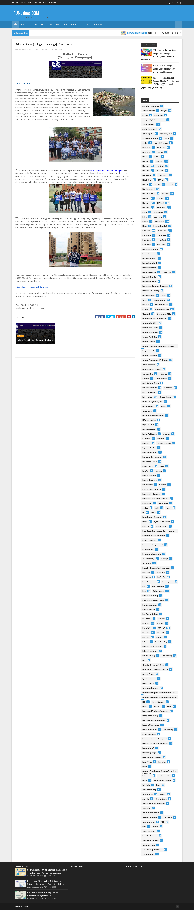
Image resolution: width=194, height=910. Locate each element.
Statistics (163, 794)
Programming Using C (149, 752)
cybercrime (163, 374)
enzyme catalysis (147, 466)
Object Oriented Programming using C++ (155, 669)
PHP (143, 702)
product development (149, 734)
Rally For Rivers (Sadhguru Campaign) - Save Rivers (35, 340)
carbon (164, 295)
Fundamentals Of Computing (151, 494)
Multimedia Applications (150, 651)
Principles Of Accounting (150, 716)
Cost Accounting (147, 374)
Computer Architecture (149, 337)
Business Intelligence (149, 272)
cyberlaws (145, 378)
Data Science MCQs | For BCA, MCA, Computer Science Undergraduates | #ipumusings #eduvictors (47, 882)
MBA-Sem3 (160, 623)
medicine (159, 637)
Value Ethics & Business (149, 836)
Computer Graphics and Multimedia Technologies (158, 346)
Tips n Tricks (168, 817)
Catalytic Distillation (161, 304)
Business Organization (149, 281)
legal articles (161, 572)
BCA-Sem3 (160, 198)
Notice (144, 660)
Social (158, 785)
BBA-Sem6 (160, 170)
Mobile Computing (161, 642)
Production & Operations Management (154, 739)
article (167, 138)
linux (143, 586)
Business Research (148, 295)
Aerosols (145, 115)
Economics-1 (146, 443)
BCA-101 (161, 180)
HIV (143, 512)
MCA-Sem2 (146, 632)
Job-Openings (146, 563)
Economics (160, 438)
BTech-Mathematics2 (160, 226)
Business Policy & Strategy (150, 291)
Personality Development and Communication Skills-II (159, 697)
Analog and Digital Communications (153, 120)
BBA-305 (157, 157)
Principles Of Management (150, 725)
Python (144, 766)
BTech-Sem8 (161, 244)
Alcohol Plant (158, 115)
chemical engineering (162, 309)
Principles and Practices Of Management (155, 711)
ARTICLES (30, 3)
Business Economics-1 (149, 258)
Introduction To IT (148, 549)
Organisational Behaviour (150, 688)
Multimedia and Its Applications (152, 646)
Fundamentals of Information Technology (155, 498)
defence (163, 406)
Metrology (145, 642)
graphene (145, 508)
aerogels (164, 110)
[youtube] (180, 2)
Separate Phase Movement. (162, 780)
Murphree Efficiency (148, 655)
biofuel (144, 212)
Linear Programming (148, 582)
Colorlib (25, 906)
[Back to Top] (177, 906)
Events (47, 49)
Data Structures (147, 397)
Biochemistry (161, 207)
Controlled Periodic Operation (151, 369)
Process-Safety (168, 729)
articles (144, 143)
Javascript (164, 558)
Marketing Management (149, 605)
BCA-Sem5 (160, 203)
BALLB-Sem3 (146, 152)
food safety (162, 485)
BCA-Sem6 (145, 207)
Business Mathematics (149, 277)
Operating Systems (148, 674)
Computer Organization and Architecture (155, 360)
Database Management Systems (152, 401)
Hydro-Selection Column (162, 522)
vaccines (155, 826)
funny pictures (146, 503)
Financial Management (149, 480)
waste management (148, 845)
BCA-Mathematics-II (148, 189)
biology (144, 217)
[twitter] (176, 2)
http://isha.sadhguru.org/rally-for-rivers (31, 287)
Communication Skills (164, 314)
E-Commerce (146, 438)
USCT (144, 826)
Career (144, 300)
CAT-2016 (145, 304)
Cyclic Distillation (161, 378)
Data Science (168, 388)
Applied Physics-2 (166, 134)
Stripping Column (161, 799)
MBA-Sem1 (161, 619)
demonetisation (147, 411)
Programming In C (148, 748)
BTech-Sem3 (146, 235)
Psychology (162, 762)
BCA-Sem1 (165, 194)
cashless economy (159, 300)
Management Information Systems (153, 600)
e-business (166, 434)
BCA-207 (158, 184)
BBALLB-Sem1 (146, 175)
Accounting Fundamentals (150, 106)
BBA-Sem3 (145, 166)
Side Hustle (146, 785)
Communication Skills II (149, 323)
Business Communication (150, 249)
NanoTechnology (167, 655)
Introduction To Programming (151, 554)
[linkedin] (173, 2)
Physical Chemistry (158, 702)
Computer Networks (148, 351)
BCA (13, 3)
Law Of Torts (146, 572)
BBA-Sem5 (145, 170)
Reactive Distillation (164, 776)
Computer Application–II (150, 332)
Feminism (159, 471)
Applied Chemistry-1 (148, 124)
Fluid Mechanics (147, 485)
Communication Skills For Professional (154, 318)
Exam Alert (145, 471)
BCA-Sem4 (145, 203)
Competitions (52, 3)
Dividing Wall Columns (149, 434)
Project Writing (147, 762)
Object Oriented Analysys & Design (153, 665)
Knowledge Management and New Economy (156, 568)
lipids (144, 591)
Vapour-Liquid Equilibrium (150, 840)
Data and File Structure (149, 388)
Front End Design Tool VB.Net (151, 489)
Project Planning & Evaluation (151, 757)
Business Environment (149, 267)
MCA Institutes (146, 628)
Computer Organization (122, 33)
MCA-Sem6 (145, 637)
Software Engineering (149, 789)
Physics (144, 706)
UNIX (162, 822)
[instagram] (169, 2)
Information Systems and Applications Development (158, 531)
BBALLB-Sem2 (162, 175)
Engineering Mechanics (149, 452)
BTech (45, 3)
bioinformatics (158, 212)
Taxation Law (146, 808)
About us (23, 3)
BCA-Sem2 (145, 198)
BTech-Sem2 (162, 231)
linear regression (167, 582)
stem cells (145, 799)
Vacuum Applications (149, 831)
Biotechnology (159, 221)
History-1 (168, 508)
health (157, 508)
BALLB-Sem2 (161, 147)
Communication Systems (150, 328)
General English (163, 503)
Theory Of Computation (149, 817)
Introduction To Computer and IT (152, 545)
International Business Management (153, 535)
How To (153, 512)
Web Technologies (148, 854)
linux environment (158, 586)
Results (144, 780)
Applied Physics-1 (147, 134)
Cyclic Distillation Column (150, 383)
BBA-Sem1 (145, 161)
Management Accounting (150, 595)
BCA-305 (170, 184)
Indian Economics (161, 526)
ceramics (145, 309)
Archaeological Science (150, 138)
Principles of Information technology (153, 720)
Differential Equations (149, 420)
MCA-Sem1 (161, 628)
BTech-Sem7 (146, 244)
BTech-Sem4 (162, 235)
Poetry (169, 706)
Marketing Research (148, 609)
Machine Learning (158, 591)
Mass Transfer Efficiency (150, 614)
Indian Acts (145, 526)
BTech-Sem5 (146, 240)
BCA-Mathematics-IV (148, 194)
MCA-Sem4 (161, 632)
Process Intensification (149, 729)
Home (23, 24)
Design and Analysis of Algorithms (153, 415)
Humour (144, 522)
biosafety (145, 221)
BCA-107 (145, 184)
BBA (36, 3)
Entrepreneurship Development (152, 457)
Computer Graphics (148, 341)
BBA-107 (160, 152)
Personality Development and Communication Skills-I (159, 692)
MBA (40, 3)
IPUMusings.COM (25, 13)
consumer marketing (148, 364)
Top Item (84, 24)
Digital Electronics (148, 425)
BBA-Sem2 (159, 161)
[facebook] (166, 2)
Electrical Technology (164, 443)
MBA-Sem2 (146, 623)
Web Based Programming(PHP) (152, 849)
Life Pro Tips (161, 577)
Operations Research (149, 679)
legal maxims (146, 577)
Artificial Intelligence (161, 143)
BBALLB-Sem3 (147, 180)
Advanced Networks (148, 110)
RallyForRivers (56, 49)
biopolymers (158, 217)
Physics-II (157, 706)
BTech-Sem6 (162, 240)
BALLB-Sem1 (146, 147)
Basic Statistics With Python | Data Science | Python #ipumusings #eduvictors (44, 894)
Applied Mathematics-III (149, 129)
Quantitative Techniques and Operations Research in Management (159, 771)
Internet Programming (149, 540)
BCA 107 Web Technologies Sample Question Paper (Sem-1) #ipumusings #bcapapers (165, 68)
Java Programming (148, 558)
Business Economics (148, 254)
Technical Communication (150, 813)
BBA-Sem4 (160, 166)
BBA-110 (145, 157)
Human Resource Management (152, 517)
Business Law (167, 272)
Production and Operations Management (155, 743)
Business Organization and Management (155, 286)
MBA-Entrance (146, 619)
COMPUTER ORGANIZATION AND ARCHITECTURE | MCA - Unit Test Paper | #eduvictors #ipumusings (47, 871)
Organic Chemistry (148, 683)
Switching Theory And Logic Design (153, 803)
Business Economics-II (149, 263)
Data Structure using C (149, 392)
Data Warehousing (165, 397)
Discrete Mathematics (149, 429)
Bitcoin (144, 226)
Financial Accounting (149, 475)
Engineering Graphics (149, 448)
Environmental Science (149, 461)
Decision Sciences (148, 406)
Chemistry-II (146, 314)
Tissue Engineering (148, 822)
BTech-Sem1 (146, 231)
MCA (17, 3)
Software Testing (147, 794)
